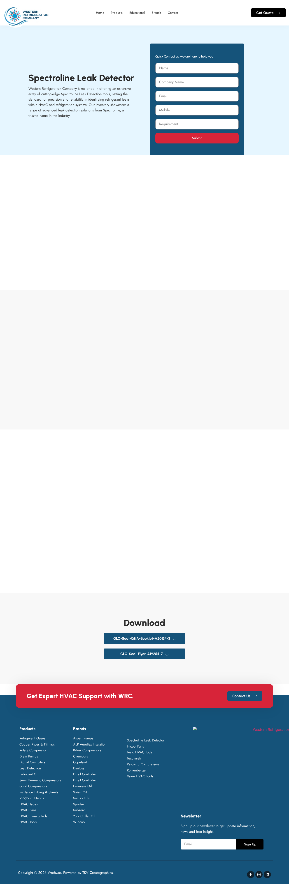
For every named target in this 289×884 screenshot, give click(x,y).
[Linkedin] (267, 874)
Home (100, 12)
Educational (137, 12)
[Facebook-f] (250, 874)
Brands (156, 12)
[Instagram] (259, 874)
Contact (173, 12)
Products (117, 12)
